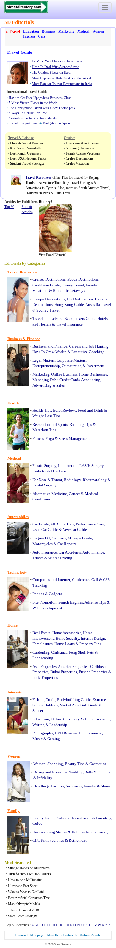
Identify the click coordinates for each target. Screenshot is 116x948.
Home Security (67, 638)
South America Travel (94, 188)
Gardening (40, 652)
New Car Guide (74, 529)
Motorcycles (42, 544)
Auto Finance (93, 552)
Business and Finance (49, 346)
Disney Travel (73, 285)
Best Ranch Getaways (25, 153)
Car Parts (59, 538)
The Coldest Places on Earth (51, 72)
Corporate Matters (71, 360)
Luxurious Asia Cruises (82, 143)
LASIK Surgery (91, 465)
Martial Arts (69, 705)
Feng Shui (77, 652)
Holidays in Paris (38, 193)
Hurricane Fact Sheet (22, 886)
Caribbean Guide (46, 285)
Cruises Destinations (48, 279)
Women (97, 31)
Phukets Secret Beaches (26, 143)
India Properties (45, 677)
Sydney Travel (48, 310)
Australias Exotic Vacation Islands (32, 118)
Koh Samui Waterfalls (25, 148)
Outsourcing (72, 365)
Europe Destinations (48, 299)
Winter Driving (60, 558)
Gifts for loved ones (48, 840)
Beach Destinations (82, 279)
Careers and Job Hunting (89, 346)
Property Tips (90, 644)
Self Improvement (95, 719)
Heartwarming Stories (49, 832)
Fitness (38, 438)
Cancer (74, 493)
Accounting (90, 379)
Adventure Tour (50, 183)
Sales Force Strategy (22, 916)
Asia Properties (44, 666)
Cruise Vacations (78, 163)
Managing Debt (45, 379)
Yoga (50, 438)
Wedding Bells (81, 772)
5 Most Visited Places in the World (33, 103)
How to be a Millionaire (25, 880)
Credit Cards (69, 379)
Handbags (41, 786)
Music (37, 738)
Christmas (59, 652)
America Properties (73, 666)
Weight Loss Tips (46, 416)
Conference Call (85, 579)
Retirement (78, 840)
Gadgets (55, 593)
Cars (41, 36)
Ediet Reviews (64, 410)
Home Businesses (93, 374)
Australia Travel (98, 304)
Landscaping (42, 658)
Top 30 (9, 207)
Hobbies (51, 705)
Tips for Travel (72, 177)
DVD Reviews (66, 733)
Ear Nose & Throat (47, 479)
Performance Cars (90, 524)
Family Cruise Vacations (83, 153)
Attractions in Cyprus (41, 188)
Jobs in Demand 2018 (23, 910)
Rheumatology (95, 479)
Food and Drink (90, 410)
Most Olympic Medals (24, 904)
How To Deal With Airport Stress (55, 67)
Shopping (55, 764)
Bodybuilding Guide (74, 699)
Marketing (65, 31)
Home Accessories (66, 633)
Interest (28, 36)
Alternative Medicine (49, 493)
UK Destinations (80, 299)
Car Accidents (70, 552)
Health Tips (41, 410)
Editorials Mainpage (29, 935)
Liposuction (68, 465)
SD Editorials (19, 22)
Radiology (72, 479)
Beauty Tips (74, 764)
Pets (90, 652)
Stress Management (74, 438)
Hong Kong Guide (69, 304)
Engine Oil (41, 538)
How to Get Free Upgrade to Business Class (40, 98)
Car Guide (40, 524)
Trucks (37, 558)
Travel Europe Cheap (23, 123)
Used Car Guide (45, 529)
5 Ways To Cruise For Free (28, 113)
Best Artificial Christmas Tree (29, 898)
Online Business (64, 374)
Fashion (57, 786)
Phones (38, 593)
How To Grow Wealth (49, 351)
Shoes (105, 786)
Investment (95, 365)
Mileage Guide (80, 538)
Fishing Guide (43, 699)
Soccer (37, 710)
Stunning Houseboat (80, 148)
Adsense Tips (95, 602)
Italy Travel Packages (78, 183)
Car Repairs (66, 544)
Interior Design (93, 638)
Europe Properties (93, 672)
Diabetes (39, 471)
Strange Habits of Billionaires (29, 868)
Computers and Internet (51, 579)
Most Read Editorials (62, 935)
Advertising (41, 385)
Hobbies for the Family (90, 832)
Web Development (47, 608)
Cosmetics (97, 764)
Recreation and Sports (50, 424)
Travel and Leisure (47, 318)
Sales (60, 385)
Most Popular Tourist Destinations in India (62, 84)
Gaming (53, 738)
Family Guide (43, 818)
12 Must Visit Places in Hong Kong (57, 61)
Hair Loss (58, 471)
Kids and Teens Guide (73, 818)
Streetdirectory (62, 944)
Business (47, 31)
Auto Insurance (44, 552)
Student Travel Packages (27, 163)
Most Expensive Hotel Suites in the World (61, 78)
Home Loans (64, 644)
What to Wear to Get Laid (26, 892)
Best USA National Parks (28, 158)
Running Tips (81, 424)
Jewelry (90, 786)
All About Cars (62, 524)
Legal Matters (43, 360)
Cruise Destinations (79, 158)
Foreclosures (42, 644)
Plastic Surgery (44, 465)
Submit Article (90, 935)
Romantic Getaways (69, 290)
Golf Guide (89, 705)
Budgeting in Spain (56, 123)
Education (30, 31)
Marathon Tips (44, 430)
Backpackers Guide (79, 318)
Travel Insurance (69, 324)
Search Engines (70, 602)
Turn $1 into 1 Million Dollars (29, 874)
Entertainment (90, 733)
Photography (42, 733)
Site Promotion (44, 602)
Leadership (58, 724)
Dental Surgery (44, 485)
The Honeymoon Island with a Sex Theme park (42, 108)
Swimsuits (74, 786)
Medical (82, 31)
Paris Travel (62, 193)
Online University (65, 719)
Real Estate (41, 633)
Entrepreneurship (46, 365)
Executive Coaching (87, 351)
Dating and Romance (50, 772)
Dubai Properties (63, 672)
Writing (38, 724)
